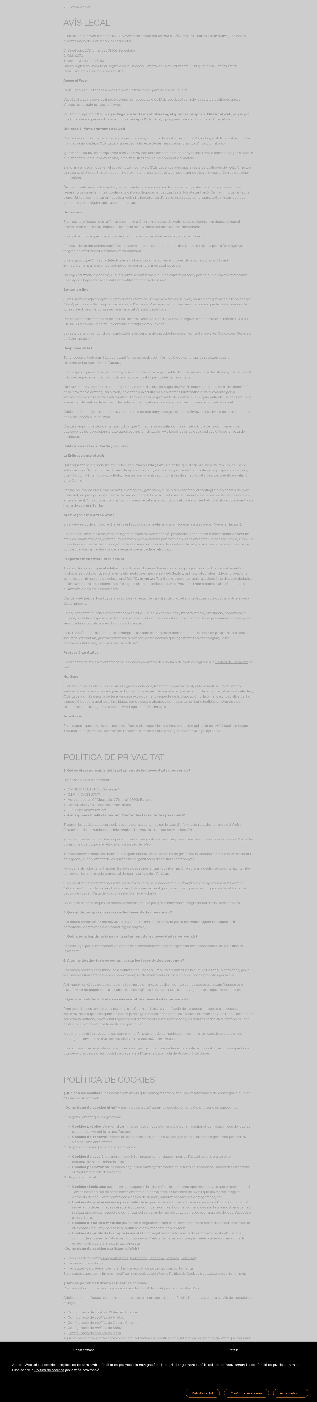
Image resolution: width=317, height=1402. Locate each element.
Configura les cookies (246, 1393)
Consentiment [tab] (83, 1350)
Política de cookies (49, 1370)
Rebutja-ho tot (202, 1393)
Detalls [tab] (233, 1350)
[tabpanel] (158, 1367)
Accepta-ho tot (291, 1393)
